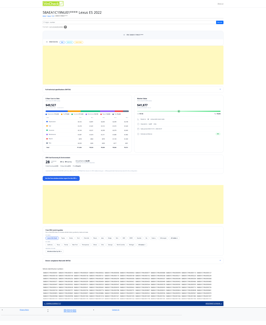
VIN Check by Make (70, 311)
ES (53, 16)
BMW (131, 238)
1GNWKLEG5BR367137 (52, 303)
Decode (219, 22)
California (50, 244)
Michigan (131, 244)
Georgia (110, 244)
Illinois (95, 244)
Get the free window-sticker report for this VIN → (61, 178)
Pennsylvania (85, 244)
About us (220, 4)
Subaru (154, 238)
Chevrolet (86, 238)
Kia (146, 238)
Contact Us (115, 310)
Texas (58, 244)
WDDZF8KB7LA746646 (214, 303)
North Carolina (121, 244)
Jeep (102, 238)
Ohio (102, 244)
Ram (117, 238)
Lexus (49, 16)
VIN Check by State (70, 310)
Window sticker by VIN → (54, 251)
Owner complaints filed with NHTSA (58, 261)
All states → (141, 244)
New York (75, 244)
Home (44, 16)
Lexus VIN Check (52, 238)
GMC (124, 238)
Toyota (63, 238)
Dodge (110, 238)
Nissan (95, 238)
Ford (78, 238)
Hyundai (139, 238)
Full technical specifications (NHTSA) (58, 90)
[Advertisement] (126, 65)
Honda (71, 238)
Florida (66, 244)
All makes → (174, 238)
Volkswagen (163, 238)
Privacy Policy (24, 310)
